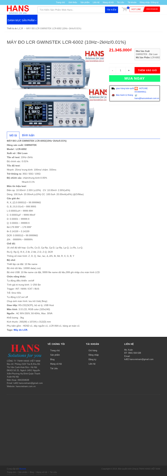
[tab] (13, 135)
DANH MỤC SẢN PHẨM (21, 20)
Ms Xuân (128, 350)
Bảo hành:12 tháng (124, 95)
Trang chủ (60, 2)
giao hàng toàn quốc (125, 88)
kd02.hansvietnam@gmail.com (138, 359)
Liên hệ (96, 2)
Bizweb (22, 469)
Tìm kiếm (111, 10)
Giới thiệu (72, 2)
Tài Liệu (120, 2)
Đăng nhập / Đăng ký (149, 2)
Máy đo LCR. (21, 330)
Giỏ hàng (93, 350)
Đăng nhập (94, 355)
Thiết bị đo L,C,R (15, 28)
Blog (52, 359)
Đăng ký (92, 359)
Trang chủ (55, 350)
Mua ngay (134, 78)
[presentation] (13, 135)
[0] (124, 10)
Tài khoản (132, 2)
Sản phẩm (85, 2)
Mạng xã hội (108, 2)
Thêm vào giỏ (147, 70)
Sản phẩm (55, 355)
